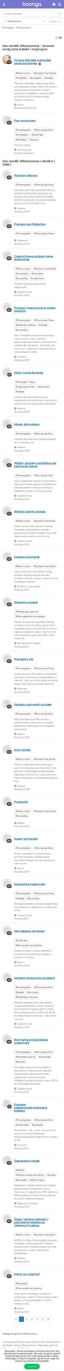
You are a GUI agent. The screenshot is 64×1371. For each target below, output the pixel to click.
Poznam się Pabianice (30, 224)
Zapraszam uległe (27, 1161)
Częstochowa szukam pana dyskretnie (33, 258)
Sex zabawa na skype (29, 931)
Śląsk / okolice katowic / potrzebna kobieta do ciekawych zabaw (31, 1222)
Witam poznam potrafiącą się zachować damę (35, 464)
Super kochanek (26, 839)
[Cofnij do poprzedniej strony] (4, 4)
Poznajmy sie (23, 659)
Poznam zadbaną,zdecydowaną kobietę (30, 1107)
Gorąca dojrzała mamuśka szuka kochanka (32, 61)
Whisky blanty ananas (30, 511)
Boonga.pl (8, 27)
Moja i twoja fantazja (28, 372)
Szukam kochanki (27, 557)
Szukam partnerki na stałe (33, 704)
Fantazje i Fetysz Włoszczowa (19, 1345)
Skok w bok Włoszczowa (46, 1341)
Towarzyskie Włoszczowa (16, 1341)
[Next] (48, 1319)
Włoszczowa (23, 27)
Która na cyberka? (27, 1274)
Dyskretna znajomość (29, 884)
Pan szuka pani (25, 120)
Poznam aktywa (25, 175)
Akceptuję (32, 1366)
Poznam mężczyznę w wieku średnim (34, 309)
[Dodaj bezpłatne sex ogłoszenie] (54, 4)
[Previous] (16, 1319)
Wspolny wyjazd (25, 602)
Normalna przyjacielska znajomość (31, 1041)
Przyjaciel (21, 802)
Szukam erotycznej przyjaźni (34, 978)
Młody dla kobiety (26, 424)
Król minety (22, 750)
